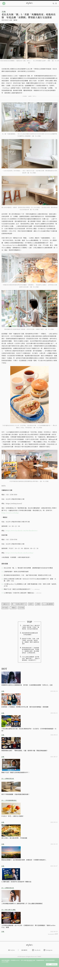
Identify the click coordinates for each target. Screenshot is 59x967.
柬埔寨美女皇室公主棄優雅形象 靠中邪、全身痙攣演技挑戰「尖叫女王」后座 (27, 685)
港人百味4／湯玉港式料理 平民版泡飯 (14, 838)
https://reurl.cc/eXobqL (10, 513)
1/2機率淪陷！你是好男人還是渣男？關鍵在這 (16, 882)
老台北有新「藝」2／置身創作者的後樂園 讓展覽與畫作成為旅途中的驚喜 (28, 568)
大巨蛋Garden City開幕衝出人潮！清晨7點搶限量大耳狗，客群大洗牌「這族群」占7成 (30, 585)
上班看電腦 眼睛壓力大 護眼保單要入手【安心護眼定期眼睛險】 (22, 903)
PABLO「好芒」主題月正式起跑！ (12, 816)
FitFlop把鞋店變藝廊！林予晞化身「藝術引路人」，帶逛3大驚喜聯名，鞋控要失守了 (31, 658)
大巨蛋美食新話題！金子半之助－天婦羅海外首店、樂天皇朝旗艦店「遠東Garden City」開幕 (28, 926)
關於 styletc (11, 950)
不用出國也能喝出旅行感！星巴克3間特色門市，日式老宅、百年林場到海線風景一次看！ (28, 730)
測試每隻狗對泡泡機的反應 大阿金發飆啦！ (30, 633)
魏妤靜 (15, 20)
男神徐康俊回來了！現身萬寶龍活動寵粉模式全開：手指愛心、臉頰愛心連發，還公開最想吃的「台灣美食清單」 (30, 650)
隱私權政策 (30, 960)
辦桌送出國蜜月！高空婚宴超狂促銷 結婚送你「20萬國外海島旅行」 (24, 860)
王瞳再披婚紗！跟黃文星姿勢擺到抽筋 (16, 571)
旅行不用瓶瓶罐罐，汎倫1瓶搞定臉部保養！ (15, 794)
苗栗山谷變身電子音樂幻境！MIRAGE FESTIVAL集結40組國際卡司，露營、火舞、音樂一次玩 (30, 580)
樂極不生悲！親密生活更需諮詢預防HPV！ (15, 772)
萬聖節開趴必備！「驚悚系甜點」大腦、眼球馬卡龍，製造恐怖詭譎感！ (24, 750)
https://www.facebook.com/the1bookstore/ (22, 531)
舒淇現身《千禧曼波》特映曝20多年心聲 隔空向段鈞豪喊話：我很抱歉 (24, 707)
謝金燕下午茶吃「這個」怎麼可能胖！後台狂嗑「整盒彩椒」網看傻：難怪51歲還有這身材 (30, 641)
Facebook (37, 950)
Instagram (49, 950)
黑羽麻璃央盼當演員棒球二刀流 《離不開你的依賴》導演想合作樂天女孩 (27, 575)
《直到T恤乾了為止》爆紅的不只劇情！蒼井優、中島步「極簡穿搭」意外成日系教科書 (31, 627)
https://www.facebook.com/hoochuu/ (19, 553)
